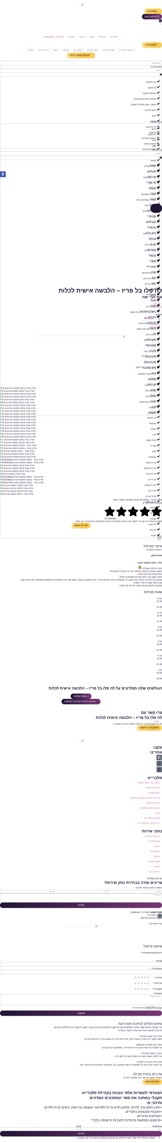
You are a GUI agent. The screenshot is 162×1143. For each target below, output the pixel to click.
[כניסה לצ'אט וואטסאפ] (159, 763)
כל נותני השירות (126, 50)
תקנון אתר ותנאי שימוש (149, 782)
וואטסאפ (155, 327)
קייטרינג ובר (43, 50)
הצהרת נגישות (153, 803)
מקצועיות (157, 989)
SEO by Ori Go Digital (151, 918)
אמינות (158, 977)
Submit (81, 1013)
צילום (55, 50)
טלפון (156, 304)
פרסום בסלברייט (152, 818)
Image (159, 1008)
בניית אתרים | (155, 923)
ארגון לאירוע (93, 50)
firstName (157, 1126)
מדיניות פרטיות (153, 788)
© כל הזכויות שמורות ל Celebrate (146, 912)
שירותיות (158, 983)
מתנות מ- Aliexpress (54, 37)
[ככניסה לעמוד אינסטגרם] (159, 769)
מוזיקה (66, 50)
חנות (157, 813)
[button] (153, 11)
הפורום (71, 37)
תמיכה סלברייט (154, 915)
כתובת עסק (156, 306)
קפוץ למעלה (156, 912)
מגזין (92, 37)
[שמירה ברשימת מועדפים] (161, 312)
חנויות (30, 50)
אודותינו (114, 37)
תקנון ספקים (154, 793)
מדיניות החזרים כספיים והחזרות (145, 798)
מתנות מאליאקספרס (150, 808)
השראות (102, 37)
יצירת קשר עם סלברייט (149, 823)
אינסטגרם (154, 324)
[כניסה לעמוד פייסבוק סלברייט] (159, 757)
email (78, 1126)
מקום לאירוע (109, 50)
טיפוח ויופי (78, 50)
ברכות (82, 37)
